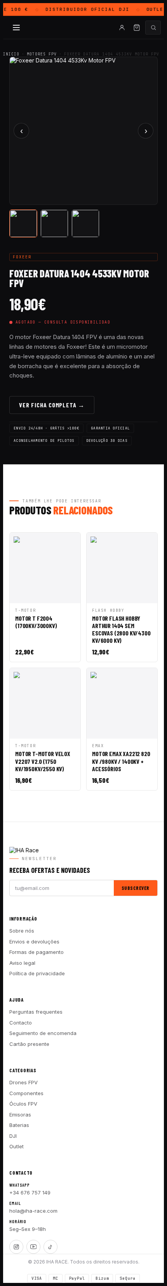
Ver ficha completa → (52, 404)
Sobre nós (21, 931)
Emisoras (20, 1114)
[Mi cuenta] (122, 28)
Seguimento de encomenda (43, 1033)
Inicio (11, 54)
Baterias (19, 1125)
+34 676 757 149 (29, 1192)
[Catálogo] (16, 27)
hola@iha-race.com (33, 1211)
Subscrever (136, 888)
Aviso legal (22, 963)
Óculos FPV (23, 1104)
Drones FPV (23, 1082)
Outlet (16, 1146)
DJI (13, 1136)
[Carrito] (137, 28)
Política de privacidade (37, 973)
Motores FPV (42, 54)
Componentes (26, 1093)
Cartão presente (29, 1044)
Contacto (20, 1022)
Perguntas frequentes (36, 1012)
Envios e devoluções (34, 941)
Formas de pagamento (36, 952)
